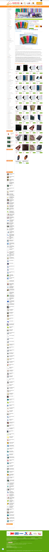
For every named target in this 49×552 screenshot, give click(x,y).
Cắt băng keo (9, 68)
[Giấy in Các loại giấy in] (8, 342)
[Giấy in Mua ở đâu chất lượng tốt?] (8, 359)
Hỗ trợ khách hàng (24, 6)
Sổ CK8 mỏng (17, 111)
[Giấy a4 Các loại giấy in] (8, 336)
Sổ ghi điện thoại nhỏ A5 (32, 131)
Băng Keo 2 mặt (9, 67)
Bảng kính (9, 19)
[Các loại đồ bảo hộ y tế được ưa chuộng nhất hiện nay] (8, 255)
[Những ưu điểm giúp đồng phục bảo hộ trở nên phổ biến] (8, 284)
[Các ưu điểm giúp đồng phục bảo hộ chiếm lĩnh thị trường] (8, 301)
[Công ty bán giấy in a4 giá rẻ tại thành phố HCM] (8, 475)
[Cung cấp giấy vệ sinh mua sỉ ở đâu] (8, 478)
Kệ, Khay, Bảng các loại (10, 86)
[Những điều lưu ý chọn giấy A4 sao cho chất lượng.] (8, 489)
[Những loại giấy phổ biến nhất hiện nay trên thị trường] (8, 218)
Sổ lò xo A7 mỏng (24, 81)
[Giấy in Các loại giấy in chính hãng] (8, 350)
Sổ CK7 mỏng (37, 101)
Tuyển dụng (36, 6)
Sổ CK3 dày (17, 91)
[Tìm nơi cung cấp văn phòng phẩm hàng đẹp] (8, 469)
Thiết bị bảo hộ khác (10, 128)
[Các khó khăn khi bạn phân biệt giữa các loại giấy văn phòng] (8, 226)
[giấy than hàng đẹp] (8, 264)
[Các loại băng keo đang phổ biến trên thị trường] (8, 518)
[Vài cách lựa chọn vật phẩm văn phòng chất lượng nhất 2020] (8, 203)
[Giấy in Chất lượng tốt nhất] (8, 403)
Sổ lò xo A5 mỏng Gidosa (39, 121)
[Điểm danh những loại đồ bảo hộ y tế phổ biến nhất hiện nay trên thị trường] (8, 235)
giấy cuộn (9, 30)
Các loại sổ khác (9, 79)
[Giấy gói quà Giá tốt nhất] (8, 319)
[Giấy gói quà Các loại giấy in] (8, 426)
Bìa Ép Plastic (9, 48)
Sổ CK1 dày (23, 71)
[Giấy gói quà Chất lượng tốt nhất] (8, 330)
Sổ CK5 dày (23, 101)
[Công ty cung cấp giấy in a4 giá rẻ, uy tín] (8, 443)
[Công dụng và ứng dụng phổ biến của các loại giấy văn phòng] (8, 215)
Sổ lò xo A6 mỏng (38, 91)
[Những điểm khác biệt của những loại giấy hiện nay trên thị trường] (8, 212)
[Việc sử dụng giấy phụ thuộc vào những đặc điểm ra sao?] (8, 229)
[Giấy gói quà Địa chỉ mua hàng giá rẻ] (8, 371)
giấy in (8, 25)
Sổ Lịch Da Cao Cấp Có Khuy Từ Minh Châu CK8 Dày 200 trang (25, 161)
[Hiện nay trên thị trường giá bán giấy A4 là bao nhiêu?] (8, 501)
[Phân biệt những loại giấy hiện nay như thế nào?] (8, 209)
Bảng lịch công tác (10, 18)
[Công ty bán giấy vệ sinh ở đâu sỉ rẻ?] (8, 455)
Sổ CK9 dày (37, 111)
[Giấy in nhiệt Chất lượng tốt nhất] (8, 411)
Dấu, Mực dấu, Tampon (10, 92)
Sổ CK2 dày (17, 81)
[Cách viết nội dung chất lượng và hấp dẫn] (8, 192)
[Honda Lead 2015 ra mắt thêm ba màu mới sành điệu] (8, 180)
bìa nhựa (9, 43)
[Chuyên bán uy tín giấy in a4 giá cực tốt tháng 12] (8, 481)
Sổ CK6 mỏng (30, 101)
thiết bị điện (9, 111)
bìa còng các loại (9, 42)
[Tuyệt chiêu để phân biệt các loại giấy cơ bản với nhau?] (8, 223)
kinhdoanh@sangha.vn (21, 61)
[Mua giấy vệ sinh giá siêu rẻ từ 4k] (8, 449)
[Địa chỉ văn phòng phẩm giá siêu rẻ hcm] (8, 452)
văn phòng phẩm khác (10, 80)
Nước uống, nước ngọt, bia (10, 93)
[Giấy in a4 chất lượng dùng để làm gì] (8, 472)
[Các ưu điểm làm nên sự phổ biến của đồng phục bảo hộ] (8, 232)
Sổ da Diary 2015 (38, 131)
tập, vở (8, 73)
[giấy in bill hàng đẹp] (8, 261)
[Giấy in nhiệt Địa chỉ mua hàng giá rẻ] (8, 310)
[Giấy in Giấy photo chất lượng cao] (8, 400)
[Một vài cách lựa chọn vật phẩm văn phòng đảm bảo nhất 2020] (8, 206)
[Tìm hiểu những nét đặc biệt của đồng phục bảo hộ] (8, 290)
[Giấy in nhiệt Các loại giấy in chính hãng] (8, 353)
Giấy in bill (9, 32)
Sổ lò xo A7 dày (31, 81)
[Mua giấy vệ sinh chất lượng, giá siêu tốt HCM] (8, 457)
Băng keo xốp (9, 61)
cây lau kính (9, 110)
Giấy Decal (9, 36)
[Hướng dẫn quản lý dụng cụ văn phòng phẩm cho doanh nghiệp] (8, 194)
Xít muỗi (8, 103)
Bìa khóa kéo (9, 49)
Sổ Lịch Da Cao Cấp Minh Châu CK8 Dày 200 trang (18, 161)
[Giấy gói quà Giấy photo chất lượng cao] (8, 345)
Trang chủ (8, 6)
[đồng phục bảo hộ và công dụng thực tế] (8, 241)
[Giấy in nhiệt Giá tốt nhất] (8, 316)
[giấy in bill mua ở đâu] (8, 270)
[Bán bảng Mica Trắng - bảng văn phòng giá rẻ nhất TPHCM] (8, 183)
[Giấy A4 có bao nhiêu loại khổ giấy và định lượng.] (8, 486)
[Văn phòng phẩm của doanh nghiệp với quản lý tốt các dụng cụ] (8, 197)
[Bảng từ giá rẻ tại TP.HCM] (8, 186)
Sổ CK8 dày (23, 111)
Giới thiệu (12, 6)
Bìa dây (8, 50)
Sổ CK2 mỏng (30, 71)
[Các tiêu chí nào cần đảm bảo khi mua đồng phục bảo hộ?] (8, 246)
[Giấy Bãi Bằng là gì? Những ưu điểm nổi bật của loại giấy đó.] (8, 495)
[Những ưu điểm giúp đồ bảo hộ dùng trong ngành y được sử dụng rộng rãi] (8, 252)
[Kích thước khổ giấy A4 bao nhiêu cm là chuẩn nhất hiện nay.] (8, 498)
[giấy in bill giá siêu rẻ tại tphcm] (8, 272)
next (42, 13)
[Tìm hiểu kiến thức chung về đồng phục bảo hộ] (8, 275)
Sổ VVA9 (16, 121)
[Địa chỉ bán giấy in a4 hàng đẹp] (8, 463)
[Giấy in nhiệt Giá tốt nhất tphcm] (8, 374)
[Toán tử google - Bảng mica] (8, 189)
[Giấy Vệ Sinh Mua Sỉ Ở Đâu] (8, 307)
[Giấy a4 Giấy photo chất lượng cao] (8, 333)
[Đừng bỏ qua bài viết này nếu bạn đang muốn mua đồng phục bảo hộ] (8, 296)
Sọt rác (8, 104)
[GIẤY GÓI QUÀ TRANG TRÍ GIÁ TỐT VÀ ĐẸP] (8, 324)
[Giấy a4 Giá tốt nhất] (8, 339)
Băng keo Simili (9, 62)
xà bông (8, 99)
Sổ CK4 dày (17, 101)
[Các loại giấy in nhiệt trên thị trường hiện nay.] (8, 512)
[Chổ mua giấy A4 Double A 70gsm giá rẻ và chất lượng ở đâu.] (8, 492)
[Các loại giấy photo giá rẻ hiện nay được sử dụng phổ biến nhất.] (8, 483)
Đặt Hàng (20, 142)
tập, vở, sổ (9, 72)
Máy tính (9, 87)
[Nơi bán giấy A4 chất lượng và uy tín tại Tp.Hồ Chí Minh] (8, 507)
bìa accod (9, 44)
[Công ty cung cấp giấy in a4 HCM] (8, 460)
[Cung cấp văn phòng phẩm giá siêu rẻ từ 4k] (8, 446)
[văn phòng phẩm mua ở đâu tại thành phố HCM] (8, 304)
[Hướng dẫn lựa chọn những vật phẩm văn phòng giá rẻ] (8, 200)
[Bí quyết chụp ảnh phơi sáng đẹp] (8, 177)
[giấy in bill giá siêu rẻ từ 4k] (8, 267)
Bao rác (8, 105)
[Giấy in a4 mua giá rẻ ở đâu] (8, 440)
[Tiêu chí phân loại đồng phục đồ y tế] (8, 278)
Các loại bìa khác (9, 55)
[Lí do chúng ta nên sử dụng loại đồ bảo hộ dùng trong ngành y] (8, 287)
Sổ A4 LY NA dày (17, 131)
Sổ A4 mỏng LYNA (31, 121)
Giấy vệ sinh (9, 37)
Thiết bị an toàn (9, 122)
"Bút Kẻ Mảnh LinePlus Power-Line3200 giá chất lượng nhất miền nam (24, 57)
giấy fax (8, 31)
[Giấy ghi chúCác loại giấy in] (8, 365)
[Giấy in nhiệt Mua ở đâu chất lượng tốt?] (8, 362)
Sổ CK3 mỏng (37, 71)
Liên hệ (40, 6)
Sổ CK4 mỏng (23, 91)
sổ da (8, 74)
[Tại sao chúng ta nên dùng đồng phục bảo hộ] (8, 258)
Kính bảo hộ (9, 117)
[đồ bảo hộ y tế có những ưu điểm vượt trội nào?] (8, 238)
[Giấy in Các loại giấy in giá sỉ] (8, 379)
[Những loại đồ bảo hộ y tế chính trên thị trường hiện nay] (8, 244)
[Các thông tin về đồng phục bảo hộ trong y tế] (8, 281)
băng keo (9, 56)
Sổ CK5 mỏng (30, 91)
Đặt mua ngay (31, 28)
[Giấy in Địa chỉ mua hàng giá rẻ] (8, 327)
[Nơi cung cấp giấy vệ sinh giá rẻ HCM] (8, 466)
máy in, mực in (9, 97)
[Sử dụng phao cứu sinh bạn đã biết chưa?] (8, 521)
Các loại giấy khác (10, 38)
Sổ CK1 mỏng (17, 71)
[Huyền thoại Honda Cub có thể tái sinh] (8, 174)
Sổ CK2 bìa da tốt (38, 81)
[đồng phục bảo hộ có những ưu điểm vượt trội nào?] (8, 298)
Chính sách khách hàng (31, 6)
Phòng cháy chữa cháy (10, 123)
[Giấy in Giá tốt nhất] (8, 322)
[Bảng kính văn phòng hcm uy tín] (8, 509)
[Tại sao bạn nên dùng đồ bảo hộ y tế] (8, 249)
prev (16, 13)
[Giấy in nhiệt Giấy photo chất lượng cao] (8, 356)
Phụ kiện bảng (9, 24)
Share (30, 29)
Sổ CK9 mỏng (23, 121)
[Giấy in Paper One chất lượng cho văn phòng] (8, 515)
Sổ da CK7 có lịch (24, 131)
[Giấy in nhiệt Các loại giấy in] (8, 348)
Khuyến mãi (19, 6)
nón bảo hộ (9, 116)
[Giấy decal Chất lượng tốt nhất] (8, 434)
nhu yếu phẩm (9, 98)
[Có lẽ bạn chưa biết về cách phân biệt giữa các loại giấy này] (8, 220)
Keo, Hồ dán (9, 85)
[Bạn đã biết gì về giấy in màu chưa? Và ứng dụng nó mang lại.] (8, 504)
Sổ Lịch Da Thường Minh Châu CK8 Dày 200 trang (38, 151)
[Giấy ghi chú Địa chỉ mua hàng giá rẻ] (8, 437)
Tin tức (15, 6)
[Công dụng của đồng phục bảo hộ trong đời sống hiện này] (8, 293)
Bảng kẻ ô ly (9, 13)
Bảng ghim (9, 12)
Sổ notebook (30, 111)
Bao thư (8, 91)
